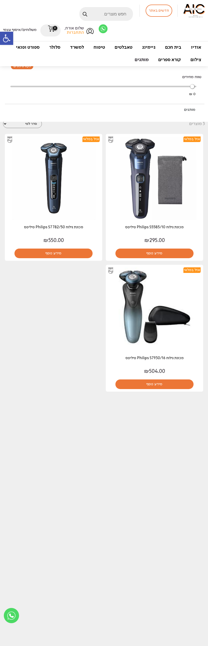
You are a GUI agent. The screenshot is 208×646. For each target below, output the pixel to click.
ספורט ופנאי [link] (28, 47)
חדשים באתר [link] (159, 10)
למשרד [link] (77, 47)
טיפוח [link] (99, 47)
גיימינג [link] (148, 47)
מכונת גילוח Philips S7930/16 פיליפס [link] (155, 358)
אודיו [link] (196, 47)
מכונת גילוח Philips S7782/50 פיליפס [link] (53, 227)
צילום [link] (195, 60)
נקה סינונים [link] (22, 66)
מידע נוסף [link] (154, 253)
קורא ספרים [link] (169, 60)
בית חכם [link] (173, 47)
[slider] (192, 86)
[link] (6, 38)
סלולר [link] (54, 47)
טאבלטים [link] (123, 47)
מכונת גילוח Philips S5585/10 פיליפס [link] (154, 227)
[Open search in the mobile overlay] (106, 14)
